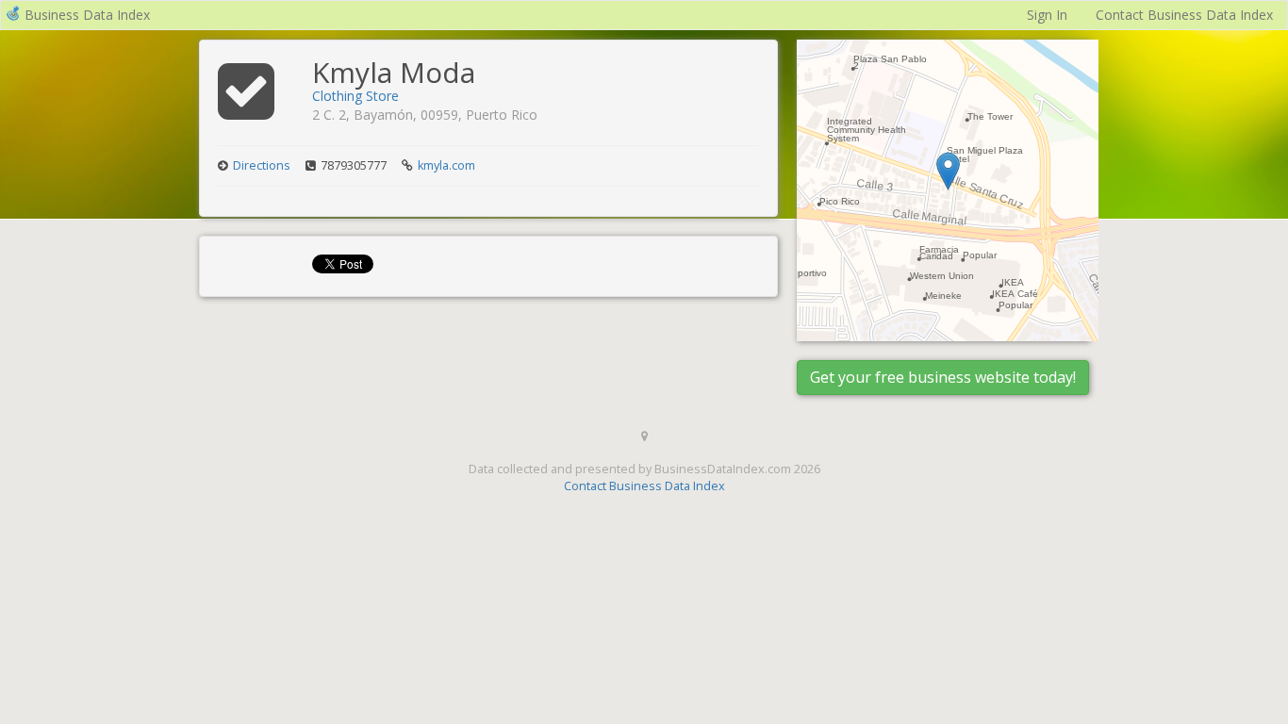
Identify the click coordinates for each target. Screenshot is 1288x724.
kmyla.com (446, 165)
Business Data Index (87, 15)
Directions (261, 165)
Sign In (1047, 15)
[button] (948, 171)
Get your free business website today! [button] (943, 377)
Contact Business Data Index (1184, 15)
